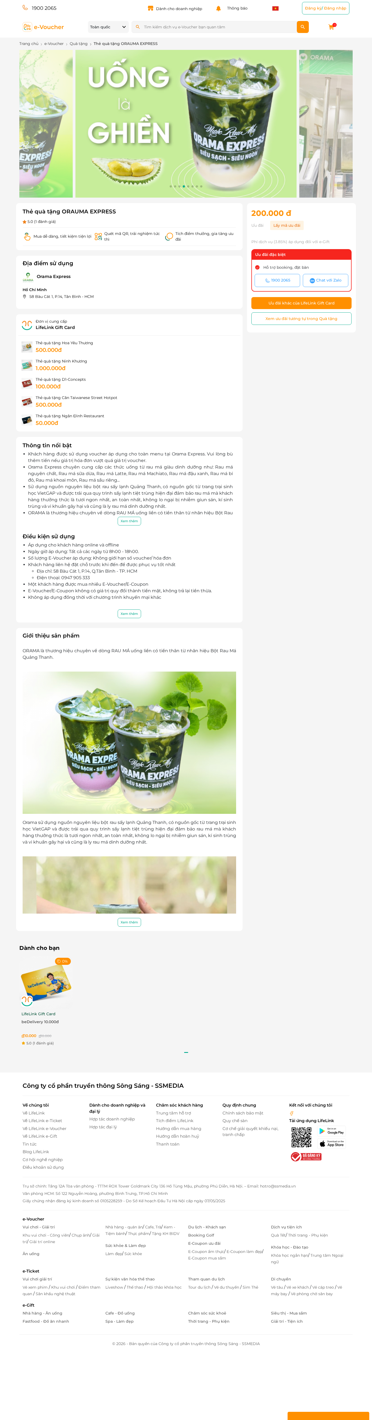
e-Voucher (33, 1219)
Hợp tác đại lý (103, 1126)
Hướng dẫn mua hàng (178, 1128)
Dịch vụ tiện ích (286, 1227)
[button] (171, 186)
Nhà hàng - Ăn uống (42, 1313)
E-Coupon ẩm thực (206, 1251)
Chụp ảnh (81, 1235)
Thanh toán (167, 1144)
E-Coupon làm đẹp (244, 1251)
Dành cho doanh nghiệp (179, 8)
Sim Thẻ (250, 1287)
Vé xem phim (36, 1287)
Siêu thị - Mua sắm (289, 1313)
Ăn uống (31, 1253)
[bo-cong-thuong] (305, 1156)
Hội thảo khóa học (164, 1287)
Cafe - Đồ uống (120, 1313)
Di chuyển (281, 1279)
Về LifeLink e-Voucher (44, 1128)
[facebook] (291, 1113)
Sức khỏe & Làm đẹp (125, 1245)
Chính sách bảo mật (242, 1113)
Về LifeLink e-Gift (40, 1136)
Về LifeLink (34, 1113)
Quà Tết (278, 1235)
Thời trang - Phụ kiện (308, 1235)
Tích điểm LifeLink (174, 1120)
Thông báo (236, 8)
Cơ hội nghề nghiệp (43, 1159)
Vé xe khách (298, 1287)
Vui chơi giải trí (37, 1279)
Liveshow (114, 1287)
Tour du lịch (200, 1287)
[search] (303, 27)
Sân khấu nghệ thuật (55, 1293)
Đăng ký (313, 8)
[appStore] (333, 1143)
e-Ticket (31, 1271)
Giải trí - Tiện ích (287, 1321)
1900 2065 (44, 8)
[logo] (43, 26)
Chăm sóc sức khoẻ (207, 1313)
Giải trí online (42, 1241)
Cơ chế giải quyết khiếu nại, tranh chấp (250, 1131)
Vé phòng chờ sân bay (312, 1293)
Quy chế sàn (235, 1120)
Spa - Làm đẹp (119, 1321)
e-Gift (28, 1305)
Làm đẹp (113, 1253)
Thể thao (135, 1287)
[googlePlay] (333, 1131)
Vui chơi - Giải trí (39, 1227)
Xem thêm (129, 521)
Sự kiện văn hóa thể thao (130, 1279)
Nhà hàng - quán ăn (124, 1227)
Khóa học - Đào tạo (289, 1247)
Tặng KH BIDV (165, 1233)
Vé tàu (277, 1287)
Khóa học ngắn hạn (289, 1255)
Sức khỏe (133, 1253)
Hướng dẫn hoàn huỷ (177, 1136)
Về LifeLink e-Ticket (42, 1120)
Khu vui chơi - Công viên (46, 1235)
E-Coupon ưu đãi (204, 1243)
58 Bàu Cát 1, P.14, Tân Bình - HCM (61, 296)
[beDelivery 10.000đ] (46, 982)
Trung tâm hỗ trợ (173, 1113)
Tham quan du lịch (206, 1279)
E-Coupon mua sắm (207, 1258)
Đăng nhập (335, 8)
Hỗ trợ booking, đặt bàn (286, 267)
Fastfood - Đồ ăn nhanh (46, 1321)
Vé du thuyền (227, 1287)
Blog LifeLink (36, 1151)
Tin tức (29, 1144)
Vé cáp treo (323, 1287)
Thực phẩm (139, 1233)
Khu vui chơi (63, 1287)
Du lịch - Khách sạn (207, 1227)
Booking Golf (201, 1235)
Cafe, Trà (153, 1227)
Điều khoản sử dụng (43, 1167)
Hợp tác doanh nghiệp (112, 1119)
